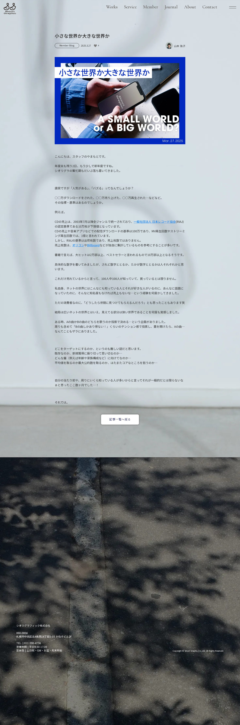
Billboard (93, 245)
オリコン (78, 245)
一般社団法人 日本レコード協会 (155, 221)
